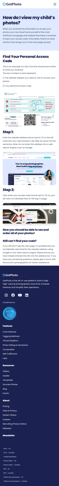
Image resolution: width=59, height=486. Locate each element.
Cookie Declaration (9, 457)
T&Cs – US (6, 449)
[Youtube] (19, 295)
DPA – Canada (8, 473)
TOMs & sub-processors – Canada (15, 481)
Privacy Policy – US (9, 461)
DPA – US (6, 469)
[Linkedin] (26, 295)
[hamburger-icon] (55, 4)
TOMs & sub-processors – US (13, 477)
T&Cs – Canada (8, 453)
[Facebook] (13, 295)
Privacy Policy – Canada (11, 465)
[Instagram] (6, 295)
